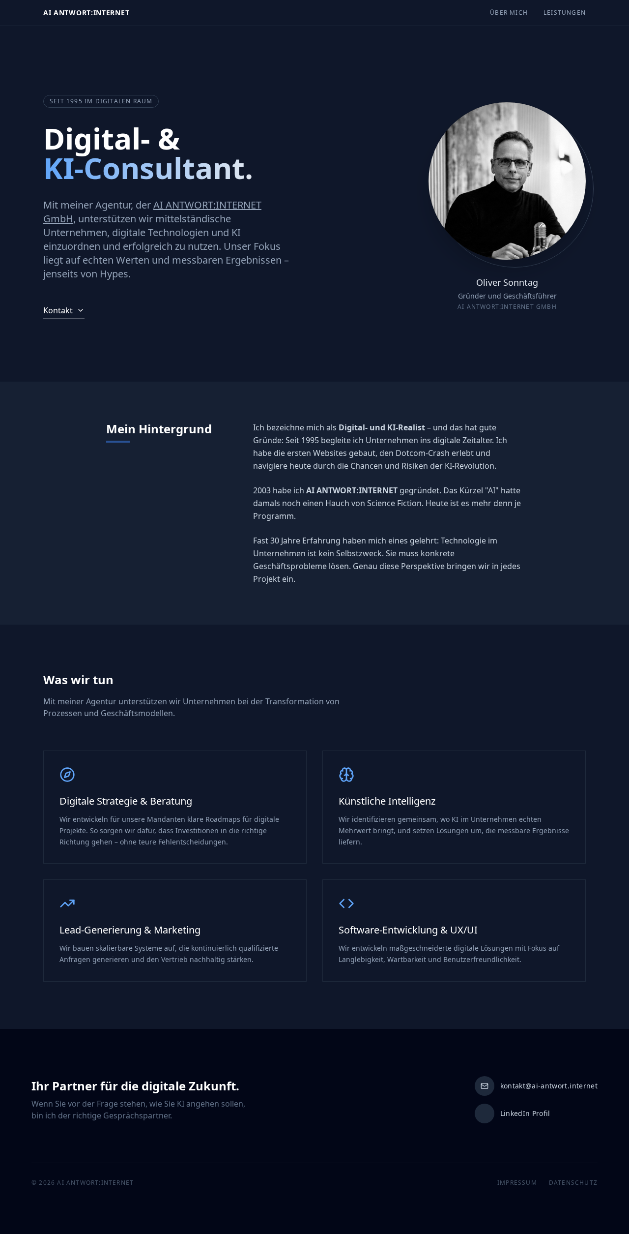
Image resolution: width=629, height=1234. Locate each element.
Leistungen (564, 13)
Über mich (509, 13)
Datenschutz (573, 1183)
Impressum (517, 1183)
